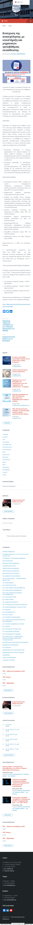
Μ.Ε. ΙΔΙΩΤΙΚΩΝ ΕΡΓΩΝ (9, 597)
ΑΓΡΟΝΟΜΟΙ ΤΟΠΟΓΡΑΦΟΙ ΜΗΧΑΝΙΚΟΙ (14, 558)
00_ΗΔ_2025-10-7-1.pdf (12, 729)
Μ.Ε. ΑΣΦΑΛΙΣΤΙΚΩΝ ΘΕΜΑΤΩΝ (11, 576)
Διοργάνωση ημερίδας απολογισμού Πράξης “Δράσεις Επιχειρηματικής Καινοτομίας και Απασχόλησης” (20, 783)
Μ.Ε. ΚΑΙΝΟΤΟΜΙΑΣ (8, 599)
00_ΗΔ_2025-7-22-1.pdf (12, 744)
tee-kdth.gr (6, 442)
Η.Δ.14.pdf (8, 724)
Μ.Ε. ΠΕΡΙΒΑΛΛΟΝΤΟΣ (9, 612)
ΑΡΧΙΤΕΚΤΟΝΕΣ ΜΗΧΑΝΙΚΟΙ (11, 563)
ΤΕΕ (5, 673)
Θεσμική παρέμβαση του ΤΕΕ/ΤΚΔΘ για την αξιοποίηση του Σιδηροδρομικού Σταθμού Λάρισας (20, 398)
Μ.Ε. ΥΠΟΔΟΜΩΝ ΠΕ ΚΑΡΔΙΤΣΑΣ (12, 629)
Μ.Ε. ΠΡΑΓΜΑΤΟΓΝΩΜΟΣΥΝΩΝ (11, 617)
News (10, 26)
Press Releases (7, 449)
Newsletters (6, 454)
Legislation (6, 467)
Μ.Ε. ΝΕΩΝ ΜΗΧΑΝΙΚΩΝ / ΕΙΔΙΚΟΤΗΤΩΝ (14, 607)
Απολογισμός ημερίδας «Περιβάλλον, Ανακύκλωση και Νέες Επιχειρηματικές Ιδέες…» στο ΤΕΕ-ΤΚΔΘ (21, 800)
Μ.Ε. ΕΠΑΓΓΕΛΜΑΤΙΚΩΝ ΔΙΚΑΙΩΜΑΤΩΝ (14, 588)
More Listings (8, 690)
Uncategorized (7, 444)
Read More (7, 423)
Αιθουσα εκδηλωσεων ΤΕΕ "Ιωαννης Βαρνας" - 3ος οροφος (21, 792)
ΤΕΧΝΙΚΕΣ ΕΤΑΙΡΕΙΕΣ (9, 660)
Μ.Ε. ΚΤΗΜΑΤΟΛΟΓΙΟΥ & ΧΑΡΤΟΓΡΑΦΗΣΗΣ (15, 604)
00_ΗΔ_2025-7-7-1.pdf (12, 749)
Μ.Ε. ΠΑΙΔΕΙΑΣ (7, 609)
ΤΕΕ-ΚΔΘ (13, 54)
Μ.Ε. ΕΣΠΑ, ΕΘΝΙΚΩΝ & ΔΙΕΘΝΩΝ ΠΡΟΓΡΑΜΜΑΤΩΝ (12, 593)
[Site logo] (16, 12)
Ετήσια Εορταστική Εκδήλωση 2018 (18, 501)
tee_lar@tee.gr (8, 868)
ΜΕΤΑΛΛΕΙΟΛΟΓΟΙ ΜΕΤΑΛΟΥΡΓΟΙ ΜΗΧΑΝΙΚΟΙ (16, 642)
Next (3, 334)
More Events (7, 815)
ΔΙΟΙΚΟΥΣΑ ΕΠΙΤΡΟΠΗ (9, 566)
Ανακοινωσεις (21, 54)
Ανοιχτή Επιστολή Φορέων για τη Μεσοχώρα (8, 339)
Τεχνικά (5, 472)
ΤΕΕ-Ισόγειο (7, 677)
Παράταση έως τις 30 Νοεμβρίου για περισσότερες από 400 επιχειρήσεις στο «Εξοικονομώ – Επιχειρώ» (20, 383)
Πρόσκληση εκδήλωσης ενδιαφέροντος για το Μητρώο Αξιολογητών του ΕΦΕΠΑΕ (8, 326)
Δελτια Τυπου (17, 405)
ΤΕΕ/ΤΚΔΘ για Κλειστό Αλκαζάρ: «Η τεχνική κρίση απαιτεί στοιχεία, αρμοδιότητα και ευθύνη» (20, 411)
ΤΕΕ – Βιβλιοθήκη (8, 683)
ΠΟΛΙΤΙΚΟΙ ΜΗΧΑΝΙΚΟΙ (9, 657)
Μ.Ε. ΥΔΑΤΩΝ (6, 626)
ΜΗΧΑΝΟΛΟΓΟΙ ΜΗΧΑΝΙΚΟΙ (11, 645)
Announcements (7, 447)
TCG (16, 15)
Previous (5, 319)
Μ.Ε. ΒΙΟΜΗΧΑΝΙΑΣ (8, 583)
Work (4, 464)
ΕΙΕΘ (4, 452)
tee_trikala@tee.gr (9, 885)
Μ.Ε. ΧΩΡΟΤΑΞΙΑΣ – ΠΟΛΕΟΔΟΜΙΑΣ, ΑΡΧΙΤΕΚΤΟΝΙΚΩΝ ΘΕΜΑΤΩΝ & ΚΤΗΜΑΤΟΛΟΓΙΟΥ (13, 638)
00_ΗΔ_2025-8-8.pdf (11, 739)
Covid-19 (5, 437)
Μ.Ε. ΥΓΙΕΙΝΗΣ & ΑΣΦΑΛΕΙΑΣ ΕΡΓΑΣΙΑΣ (13, 624)
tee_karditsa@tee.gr (10, 900)
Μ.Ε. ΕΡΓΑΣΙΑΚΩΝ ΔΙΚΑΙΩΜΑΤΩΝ (12, 590)
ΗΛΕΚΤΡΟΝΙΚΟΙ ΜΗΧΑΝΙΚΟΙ (11, 571)
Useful (4, 475)
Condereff (5, 434)
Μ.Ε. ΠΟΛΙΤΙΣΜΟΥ (8, 614)
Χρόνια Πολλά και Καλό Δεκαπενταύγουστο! (20, 370)
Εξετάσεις (5, 457)
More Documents (8, 755)
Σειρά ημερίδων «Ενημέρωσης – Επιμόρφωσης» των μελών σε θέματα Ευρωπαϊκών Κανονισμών (15, 768)
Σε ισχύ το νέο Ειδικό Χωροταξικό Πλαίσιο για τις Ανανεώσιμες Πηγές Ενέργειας (21, 359)
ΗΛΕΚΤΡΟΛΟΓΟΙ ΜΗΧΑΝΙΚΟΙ (11, 568)
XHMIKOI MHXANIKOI (9, 551)
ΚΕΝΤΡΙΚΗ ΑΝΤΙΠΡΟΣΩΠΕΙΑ (11, 573)
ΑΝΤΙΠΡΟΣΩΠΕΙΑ (8, 561)
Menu (6, 21)
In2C (4, 439)
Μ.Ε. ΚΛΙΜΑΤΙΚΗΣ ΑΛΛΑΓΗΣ (10, 602)
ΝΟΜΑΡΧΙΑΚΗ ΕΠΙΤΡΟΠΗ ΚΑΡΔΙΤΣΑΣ (14, 650)
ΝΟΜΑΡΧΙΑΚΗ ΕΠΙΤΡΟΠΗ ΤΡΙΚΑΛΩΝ (13, 652)
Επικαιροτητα (17, 376)
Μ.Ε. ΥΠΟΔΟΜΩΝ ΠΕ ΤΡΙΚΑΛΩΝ (12, 634)
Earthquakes (6, 470)
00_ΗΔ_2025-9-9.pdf (11, 734)
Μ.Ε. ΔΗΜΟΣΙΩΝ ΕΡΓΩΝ (9, 585)
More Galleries (8, 511)
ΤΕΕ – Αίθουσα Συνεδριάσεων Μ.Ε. (14, 671)
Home (4, 26)
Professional (6, 459)
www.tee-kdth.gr (9, 871)
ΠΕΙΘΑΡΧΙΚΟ (6, 655)
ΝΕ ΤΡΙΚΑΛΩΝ (7, 647)
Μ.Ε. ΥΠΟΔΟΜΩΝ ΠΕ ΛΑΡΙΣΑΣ (11, 631)
